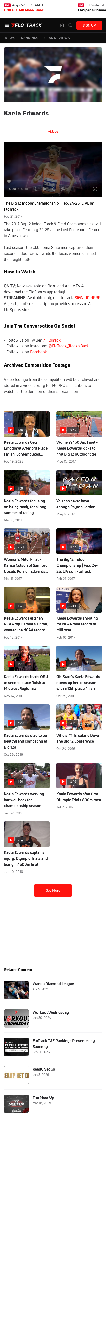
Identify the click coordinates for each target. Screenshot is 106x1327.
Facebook (38, 351)
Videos (53, 131)
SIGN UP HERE (87, 297)
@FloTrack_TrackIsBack (68, 346)
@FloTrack (52, 340)
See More (53, 890)
